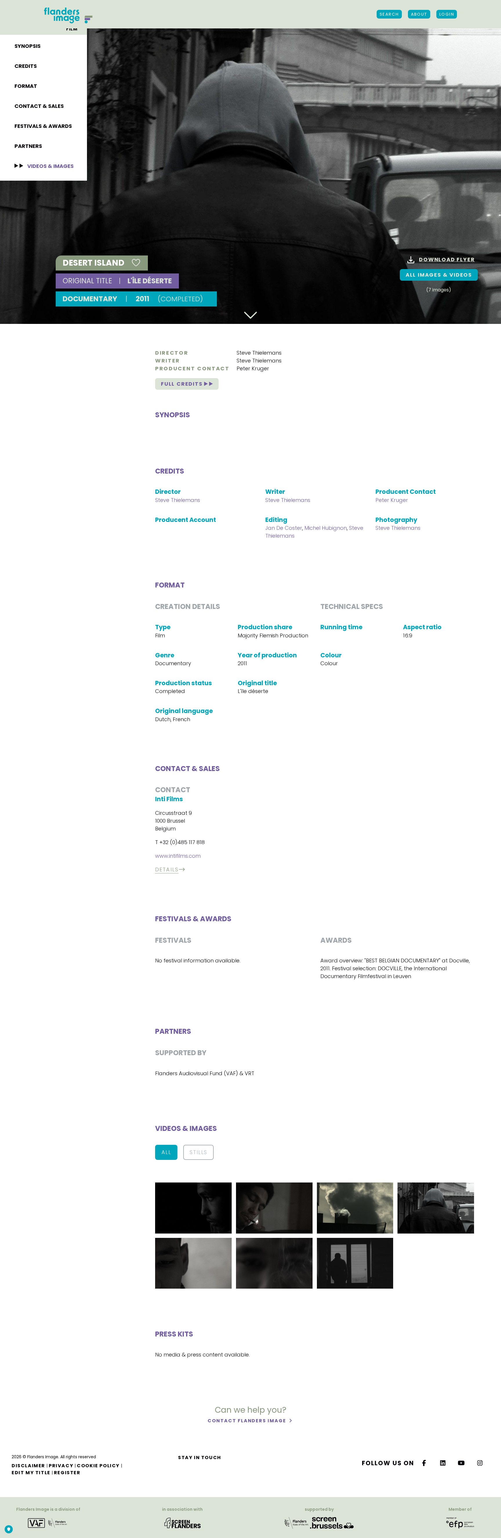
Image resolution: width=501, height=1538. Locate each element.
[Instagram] (480, 1463)
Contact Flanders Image (247, 1420)
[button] (193, 1207)
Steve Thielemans (259, 352)
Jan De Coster (283, 528)
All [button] (166, 1152)
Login (446, 14)
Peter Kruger (253, 368)
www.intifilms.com (178, 855)
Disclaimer (28, 1465)
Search (389, 14)
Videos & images (50, 166)
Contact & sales (39, 106)
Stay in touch (199, 1457)
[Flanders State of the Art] (296, 1522)
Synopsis (27, 46)
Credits (25, 66)
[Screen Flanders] (182, 1522)
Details (167, 869)
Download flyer (447, 259)
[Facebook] (424, 1463)
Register (67, 1472)
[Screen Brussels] (332, 1522)
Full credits (182, 383)
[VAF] (48, 1522)
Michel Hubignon (325, 528)
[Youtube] (461, 1463)
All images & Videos (439, 274)
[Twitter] (443, 1463)
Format (25, 86)
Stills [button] (198, 1152)
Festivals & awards (43, 126)
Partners (28, 146)
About (419, 14)
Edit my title (31, 1472)
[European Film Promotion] (460, 1522)
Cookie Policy (98, 1465)
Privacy (61, 1465)
